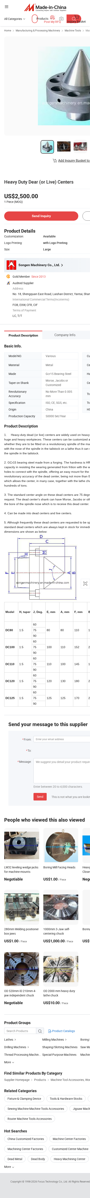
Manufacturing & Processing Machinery (38, 30)
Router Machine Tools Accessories (30, 1119)
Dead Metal (15, 1159)
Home (7, 30)
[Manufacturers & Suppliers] (45, 7)
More (8, 1167)
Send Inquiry (41, 216)
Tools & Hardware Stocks (66, 1099)
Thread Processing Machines (23, 1055)
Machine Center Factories (69, 1139)
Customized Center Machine (70, 1149)
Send (40, 797)
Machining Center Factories (25, 1149)
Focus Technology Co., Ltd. (53, 1181)
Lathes (8, 1039)
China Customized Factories (26, 1139)
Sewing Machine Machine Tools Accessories (36, 1109)
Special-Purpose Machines (59, 1055)
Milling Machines (53, 1039)
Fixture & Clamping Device (24, 1099)
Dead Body (38, 1159)
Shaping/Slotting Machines (59, 1047)
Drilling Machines (15, 1047)
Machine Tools (73, 30)
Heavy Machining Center (69, 1159)
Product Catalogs (63, 1031)
